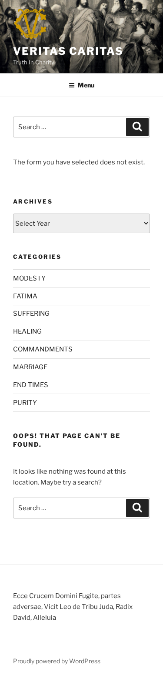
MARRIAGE (30, 367)
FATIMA (25, 296)
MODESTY (29, 278)
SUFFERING (31, 314)
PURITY (25, 403)
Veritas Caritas (68, 51)
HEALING (27, 331)
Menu (86, 85)
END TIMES (30, 385)
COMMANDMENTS (43, 349)
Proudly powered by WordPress (56, 661)
